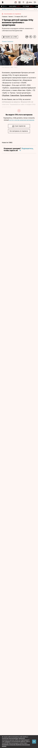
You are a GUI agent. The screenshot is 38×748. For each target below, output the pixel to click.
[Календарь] (16, 2)
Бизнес (11, 16)
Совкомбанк (14, 95)
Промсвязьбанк (26, 95)
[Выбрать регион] (23, 2)
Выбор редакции (7, 9)
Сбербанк (5, 95)
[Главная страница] (2, 2)
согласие (7, 741)
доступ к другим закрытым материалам (21, 120)
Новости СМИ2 (7, 142)
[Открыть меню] (35, 2)
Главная (5, 16)
